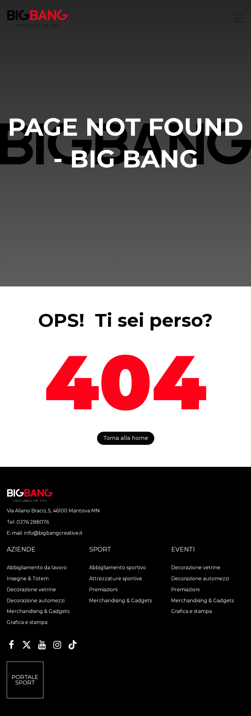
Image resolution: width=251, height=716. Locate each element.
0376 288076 (33, 522)
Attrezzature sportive (115, 578)
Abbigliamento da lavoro (37, 567)
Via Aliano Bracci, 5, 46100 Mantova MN (53, 511)
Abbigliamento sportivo (117, 567)
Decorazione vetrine (31, 589)
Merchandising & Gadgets (38, 611)
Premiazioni (103, 589)
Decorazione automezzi (36, 600)
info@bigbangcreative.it (53, 533)
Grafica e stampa (27, 622)
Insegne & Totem (28, 578)
